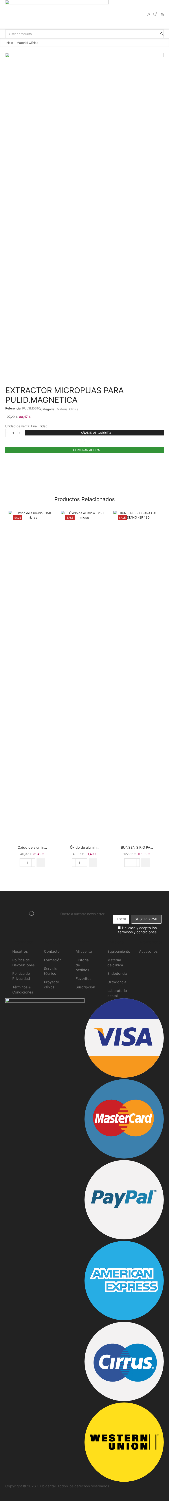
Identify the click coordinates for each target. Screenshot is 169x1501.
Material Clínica (27, 43)
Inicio (9, 43)
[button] (41, 862)
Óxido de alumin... (32, 847)
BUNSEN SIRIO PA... (137, 847)
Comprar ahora (86, 450)
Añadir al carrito (96, 433)
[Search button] (161, 34)
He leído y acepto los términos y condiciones (137, 930)
